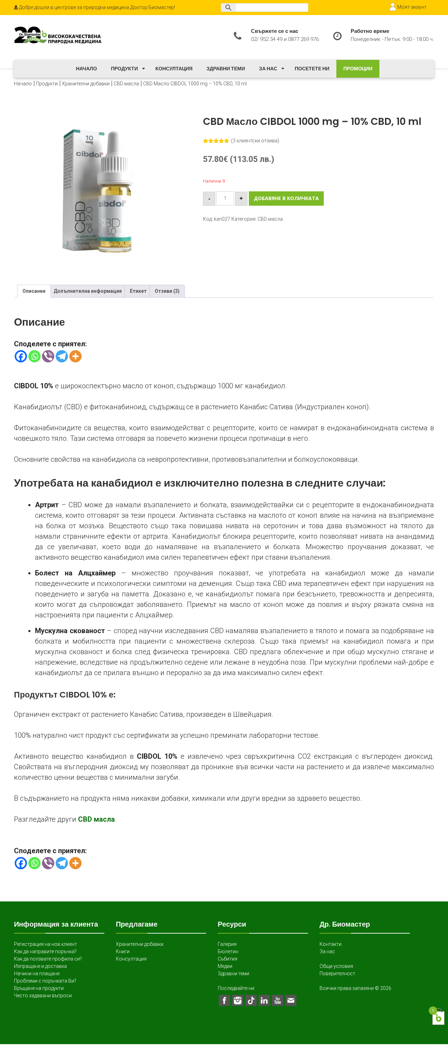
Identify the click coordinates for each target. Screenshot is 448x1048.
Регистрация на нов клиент (45, 944)
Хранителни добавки (86, 83)
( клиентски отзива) (255, 140)
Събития (227, 959)
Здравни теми (225, 68)
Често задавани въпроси (43, 995)
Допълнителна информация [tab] (88, 291)
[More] (75, 356)
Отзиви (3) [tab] (167, 291)
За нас (268, 68)
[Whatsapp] (34, 356)
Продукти (124, 68)
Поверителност (337, 973)
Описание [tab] (34, 291)
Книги (123, 951)
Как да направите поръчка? (45, 951)
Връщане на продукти (39, 988)
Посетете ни (312, 68)
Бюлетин (228, 951)
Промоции (357, 68)
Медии (225, 966)
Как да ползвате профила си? (48, 959)
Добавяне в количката (286, 198)
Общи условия (336, 966)
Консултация (173, 68)
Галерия (227, 944)
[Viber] (48, 356)
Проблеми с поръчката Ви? (45, 981)
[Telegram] (62, 356)
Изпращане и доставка (40, 966)
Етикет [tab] (138, 291)
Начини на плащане (36, 973)
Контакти (331, 944)
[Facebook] (21, 356)
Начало (86, 68)
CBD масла (126, 83)
